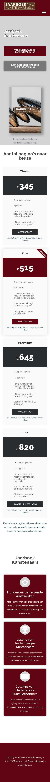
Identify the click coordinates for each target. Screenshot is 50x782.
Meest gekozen (25, 322)
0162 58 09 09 (25, 765)
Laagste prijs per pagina (25, 504)
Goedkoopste (25, 232)
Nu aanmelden (25, 412)
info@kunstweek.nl (35, 761)
